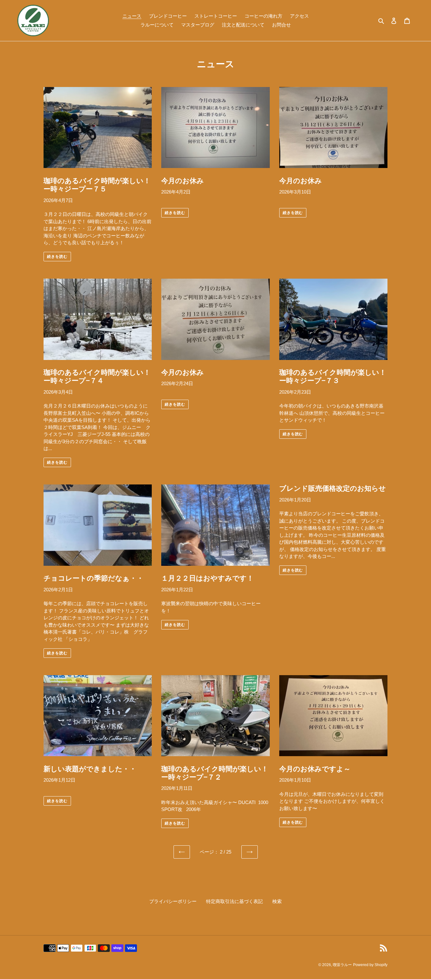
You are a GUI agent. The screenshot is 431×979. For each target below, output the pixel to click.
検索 (277, 901)
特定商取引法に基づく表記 (234, 901)
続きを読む (57, 256)
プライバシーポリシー (173, 901)
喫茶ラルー (342, 965)
